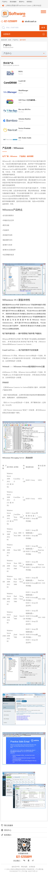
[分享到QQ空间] (28, 860)
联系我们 (29, 1)
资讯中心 (21, 1)
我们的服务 (13, 1)
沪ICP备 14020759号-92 (30, 871)
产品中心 (4, 1)
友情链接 (32, 867)
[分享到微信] (23, 860)
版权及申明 (16, 867)
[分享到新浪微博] (32, 860)
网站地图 (24, 867)
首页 (9, 40)
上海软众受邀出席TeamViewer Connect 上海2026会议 (23, 5)
